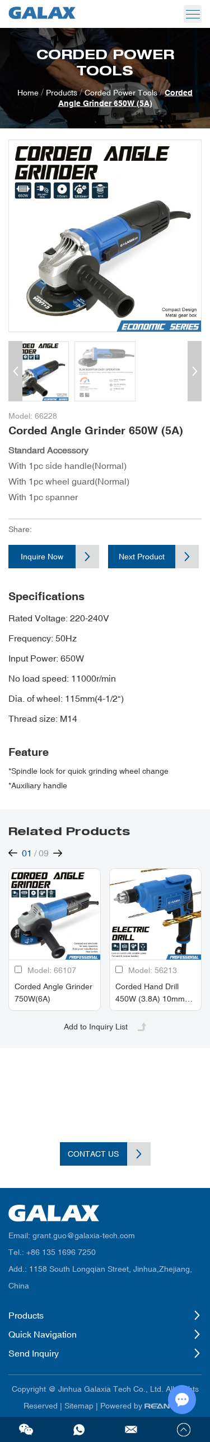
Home (28, 92)
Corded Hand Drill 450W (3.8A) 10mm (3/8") (150, 998)
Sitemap (79, 1405)
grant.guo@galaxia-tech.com (83, 1235)
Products (61, 92)
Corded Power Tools (121, 92)
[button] (15, 371)
